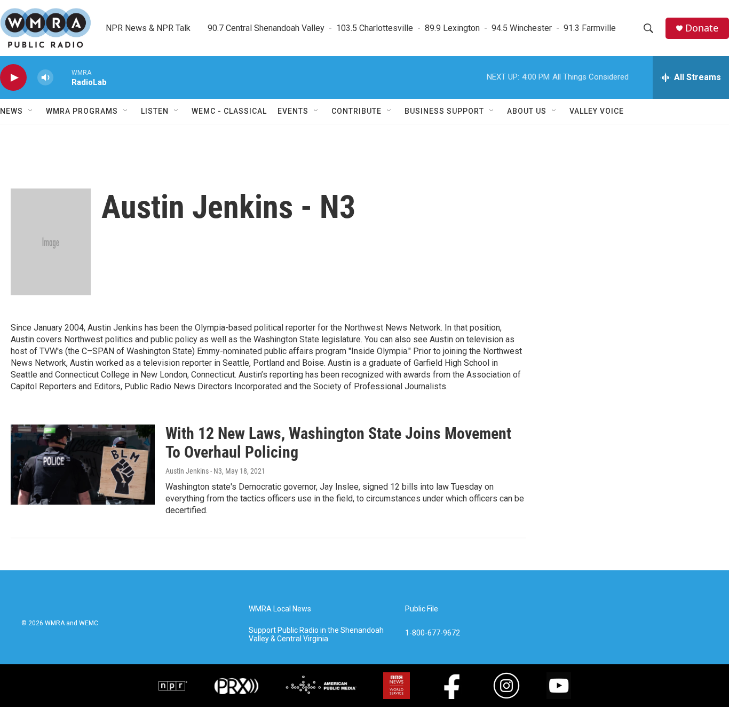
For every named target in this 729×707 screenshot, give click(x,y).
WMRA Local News (280, 609)
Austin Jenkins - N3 (193, 471)
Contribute (356, 111)
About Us (526, 111)
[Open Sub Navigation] (31, 111)
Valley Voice (596, 111)
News (11, 111)
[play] (13, 78)
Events (293, 111)
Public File (421, 609)
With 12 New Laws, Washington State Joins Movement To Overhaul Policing (338, 442)
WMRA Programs (82, 111)
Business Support (444, 111)
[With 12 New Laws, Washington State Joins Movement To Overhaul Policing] (83, 465)
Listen (155, 111)
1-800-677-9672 (432, 633)
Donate (701, 28)
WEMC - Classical (229, 111)
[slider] (62, 77)
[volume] (45, 78)
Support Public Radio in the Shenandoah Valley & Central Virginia (316, 634)
